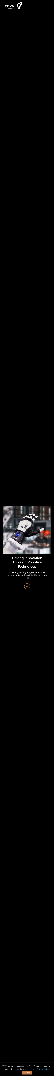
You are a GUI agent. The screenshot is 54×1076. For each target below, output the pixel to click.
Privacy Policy (43, 1069)
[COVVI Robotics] (13, 9)
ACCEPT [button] (27, 1072)
